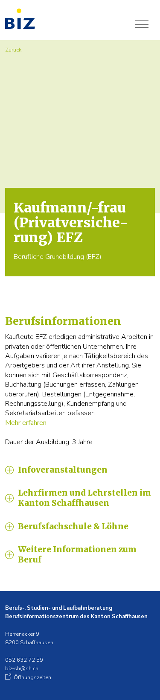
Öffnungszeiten (32, 677)
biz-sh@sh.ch (21, 668)
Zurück (13, 50)
